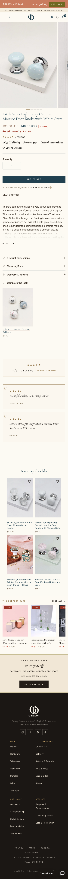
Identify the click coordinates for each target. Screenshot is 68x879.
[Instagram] (23, 732)
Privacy (19, 848)
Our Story (15, 804)
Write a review (46, 370)
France (51, 857)
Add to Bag (34, 179)
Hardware (15, 754)
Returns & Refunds (45, 761)
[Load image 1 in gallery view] (28, 65)
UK (14, 857)
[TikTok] (45, 732)
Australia (28, 857)
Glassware (15, 768)
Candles (14, 776)
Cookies (45, 848)
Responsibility (17, 826)
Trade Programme (44, 815)
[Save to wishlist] (29, 481)
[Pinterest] (38, 732)
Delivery (40, 754)
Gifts (12, 783)
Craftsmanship (17, 811)
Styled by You (17, 819)
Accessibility (32, 852)
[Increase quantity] (18, 165)
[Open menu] (4, 17)
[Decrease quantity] (5, 165)
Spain (35, 862)
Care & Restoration (45, 822)
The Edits (14, 790)
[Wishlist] (57, 17)
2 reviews (20, 137)
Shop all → (58, 601)
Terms (32, 848)
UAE (41, 862)
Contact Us (41, 746)
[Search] (10, 17)
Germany (41, 857)
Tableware (15, 761)
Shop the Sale (34, 684)
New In (13, 746)
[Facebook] (30, 732)
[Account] (52, 17)
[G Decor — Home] (31, 17)
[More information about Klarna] (50, 187)
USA (19, 857)
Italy (27, 862)
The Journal (16, 833)
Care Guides (42, 776)
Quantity (7, 159)
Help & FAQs (42, 768)
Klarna (39, 783)
